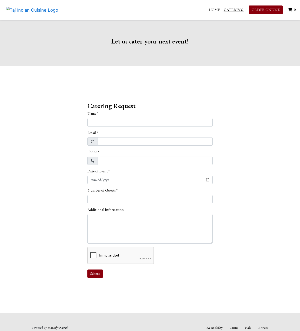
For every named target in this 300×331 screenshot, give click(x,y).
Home (214, 9)
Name (91, 113)
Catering (234, 9)
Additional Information (105, 209)
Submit (95, 273)
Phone (92, 151)
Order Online (266, 9)
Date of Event (97, 171)
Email (91, 132)
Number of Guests (101, 190)
